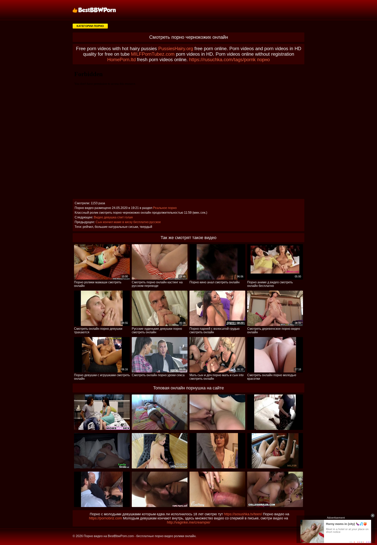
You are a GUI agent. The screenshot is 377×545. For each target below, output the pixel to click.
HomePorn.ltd (121, 59)
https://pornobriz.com (105, 518)
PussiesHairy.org (175, 48)
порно (263, 59)
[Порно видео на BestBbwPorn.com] (99, 10)
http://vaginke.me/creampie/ (188, 522)
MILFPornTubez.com (153, 54)
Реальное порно (165, 208)
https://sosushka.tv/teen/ (243, 514)
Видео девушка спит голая (113, 217)
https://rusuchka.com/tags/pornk (222, 59)
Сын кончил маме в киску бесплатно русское (128, 222)
